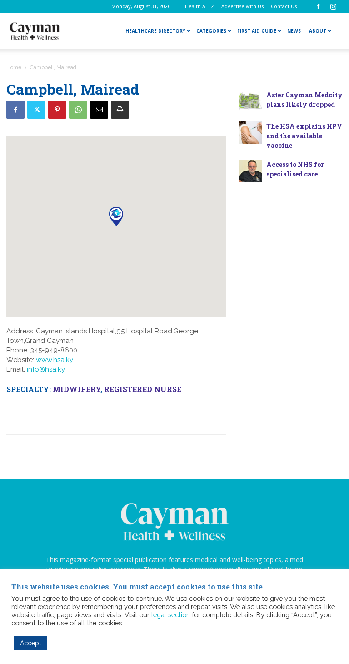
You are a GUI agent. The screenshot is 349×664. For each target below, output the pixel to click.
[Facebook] (318, 6)
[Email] (99, 110)
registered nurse (142, 389)
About (317, 31)
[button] (116, 216)
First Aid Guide (256, 31)
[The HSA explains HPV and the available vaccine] (250, 132)
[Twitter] (36, 110)
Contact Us (284, 6)
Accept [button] (30, 643)
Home (13, 67)
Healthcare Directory (155, 31)
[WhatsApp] (78, 110)
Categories (211, 31)
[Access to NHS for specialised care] (250, 171)
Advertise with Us (242, 6)
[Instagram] (333, 6)
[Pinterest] (57, 110)
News (294, 31)
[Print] (120, 110)
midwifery (76, 389)
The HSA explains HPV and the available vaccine (304, 136)
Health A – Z (199, 6)
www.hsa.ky (54, 360)
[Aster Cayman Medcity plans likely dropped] (250, 101)
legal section (170, 615)
